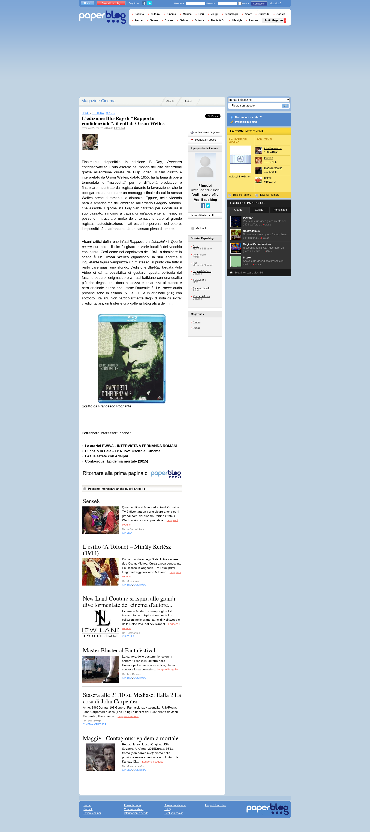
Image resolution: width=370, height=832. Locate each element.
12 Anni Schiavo (201, 296)
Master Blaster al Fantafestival (119, 650)
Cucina (169, 20)
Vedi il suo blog (205, 199)
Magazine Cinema (98, 100)
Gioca (267, 224)
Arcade (238, 209)
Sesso (154, 20)
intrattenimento (273, 148)
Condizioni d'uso (133, 809)
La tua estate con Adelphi (106, 456)
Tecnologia (231, 14)
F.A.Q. (167, 809)
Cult (195, 262)
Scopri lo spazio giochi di (249, 272)
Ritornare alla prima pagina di (116, 473)
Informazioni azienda (136, 813)
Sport (248, 14)
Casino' (259, 209)
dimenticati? (275, 3)
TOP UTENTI (264, 139)
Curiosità (264, 14)
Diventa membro (269, 194)
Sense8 (91, 501)
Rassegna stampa (175, 805)
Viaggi (214, 14)
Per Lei (139, 20)
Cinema (196, 322)
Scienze (199, 20)
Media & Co (218, 20)
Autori (188, 101)
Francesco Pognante (114, 406)
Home (87, 3)
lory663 (268, 158)
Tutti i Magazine (274, 20)
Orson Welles (199, 254)
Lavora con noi (92, 813)
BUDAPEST (199, 279)
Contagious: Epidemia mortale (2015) (116, 461)
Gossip (280, 14)
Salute (184, 20)
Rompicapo (280, 209)
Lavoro (253, 20)
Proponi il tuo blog (246, 121)
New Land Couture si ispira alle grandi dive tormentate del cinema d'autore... (129, 601)
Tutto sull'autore (242, 194)
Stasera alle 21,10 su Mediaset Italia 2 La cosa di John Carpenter (132, 698)
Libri (201, 14)
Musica (187, 14)
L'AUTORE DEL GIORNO (238, 141)
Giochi (170, 101)
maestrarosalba (273, 168)
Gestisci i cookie (173, 813)
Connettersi (259, 3)
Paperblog (102, 17)
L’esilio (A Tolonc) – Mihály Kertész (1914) (127, 549)
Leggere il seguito (167, 669)
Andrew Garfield (201, 288)
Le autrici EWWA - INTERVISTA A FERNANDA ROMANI (131, 446)
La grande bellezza (202, 271)
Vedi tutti (201, 228)
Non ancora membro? (248, 117)
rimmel (268, 177)
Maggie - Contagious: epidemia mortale (130, 738)
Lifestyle (237, 20)
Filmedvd (119, 128)
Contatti (88, 809)
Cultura (196, 327)
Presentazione (132, 805)
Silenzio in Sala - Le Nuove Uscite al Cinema (122, 451)
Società (139, 14)
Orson (196, 246)
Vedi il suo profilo (205, 194)
